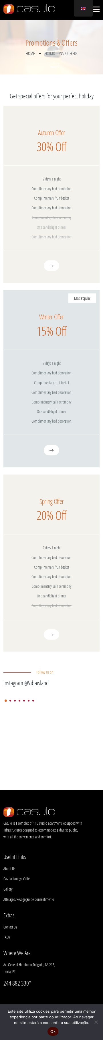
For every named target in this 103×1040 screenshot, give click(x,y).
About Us (9, 868)
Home (30, 53)
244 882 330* (17, 983)
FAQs (6, 937)
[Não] (96, 1022)
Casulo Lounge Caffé (16, 878)
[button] (95, 9)
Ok (53, 1031)
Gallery (7, 889)
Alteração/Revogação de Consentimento (28, 899)
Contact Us (10, 927)
